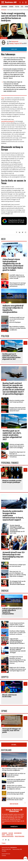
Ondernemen (4, 6)
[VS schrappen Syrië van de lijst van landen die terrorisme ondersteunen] (5, 580)
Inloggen (10, 833)
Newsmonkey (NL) (6, 849)
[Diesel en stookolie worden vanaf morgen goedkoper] (5, 398)
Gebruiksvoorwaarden (8, 836)
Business (4, 323)
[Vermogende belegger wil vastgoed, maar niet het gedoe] (12, 715)
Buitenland (4, 38)
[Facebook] (3, 839)
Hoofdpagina (3, 9)
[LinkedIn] (8, 839)
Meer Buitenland (18, 803)
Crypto (3, 692)
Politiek (17, 6)
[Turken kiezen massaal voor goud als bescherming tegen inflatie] (4, 791)
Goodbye (4, 851)
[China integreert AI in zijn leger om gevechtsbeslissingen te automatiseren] (5, 281)
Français (4, 843)
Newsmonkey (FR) (17, 849)
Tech (22, 6)
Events (3, 835)
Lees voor (14, 49)
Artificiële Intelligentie (6, 287)
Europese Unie (4, 549)
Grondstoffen (5, 404)
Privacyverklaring (19, 836)
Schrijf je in (14, 826)
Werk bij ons (9, 835)
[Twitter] (6, 839)
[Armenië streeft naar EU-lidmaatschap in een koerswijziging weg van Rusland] (14, 536)
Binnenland (4, 427)
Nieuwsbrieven (18, 833)
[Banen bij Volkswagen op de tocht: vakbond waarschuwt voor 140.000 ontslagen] (5, 646)
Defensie (3, 256)
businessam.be (14, 41)
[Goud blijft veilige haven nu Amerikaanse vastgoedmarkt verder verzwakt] (5, 273)
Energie (3, 302)
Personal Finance (5, 534)
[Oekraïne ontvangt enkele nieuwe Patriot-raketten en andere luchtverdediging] (5, 443)
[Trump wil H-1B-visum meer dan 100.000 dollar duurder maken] (4, 797)
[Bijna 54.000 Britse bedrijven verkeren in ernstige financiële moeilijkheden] (5, 325)
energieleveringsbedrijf (7, 121)
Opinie (3, 726)
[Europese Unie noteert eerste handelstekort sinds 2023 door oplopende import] (5, 406)
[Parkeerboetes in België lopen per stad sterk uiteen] (5, 562)
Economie (11, 6)
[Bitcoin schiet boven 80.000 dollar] (12, 681)
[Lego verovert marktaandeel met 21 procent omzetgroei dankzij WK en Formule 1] (5, 637)
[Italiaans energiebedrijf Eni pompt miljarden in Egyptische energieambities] (14, 289)
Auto (3, 653)
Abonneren (4, 833)
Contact (4, 855)
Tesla (2, 98)
